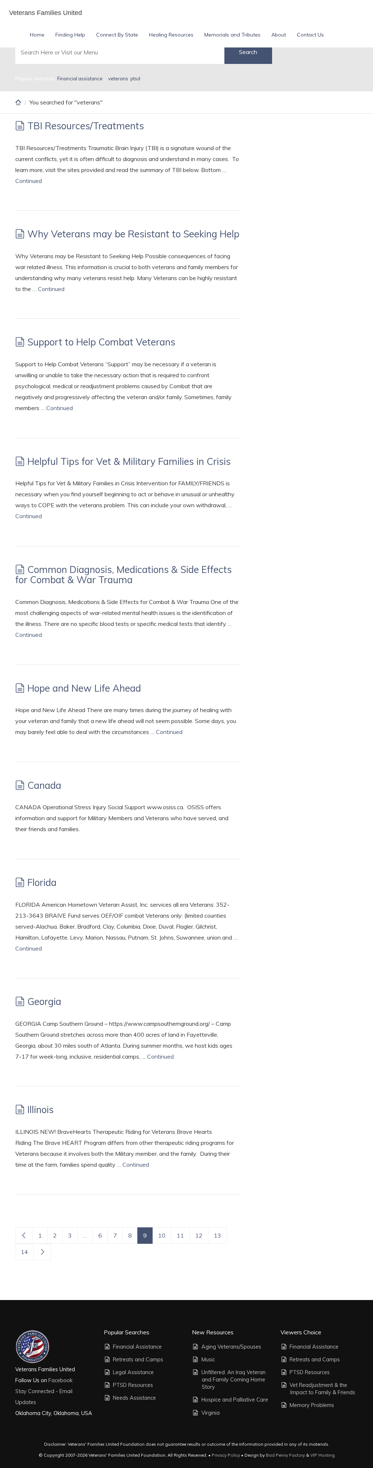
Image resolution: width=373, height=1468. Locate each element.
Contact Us (310, 34)
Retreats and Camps (138, 1359)
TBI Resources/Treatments (85, 126)
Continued (28, 180)
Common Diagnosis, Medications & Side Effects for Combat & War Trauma (123, 574)
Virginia (210, 1413)
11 (180, 1235)
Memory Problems (312, 1405)
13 (217, 1235)
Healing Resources (171, 34)
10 (161, 1235)
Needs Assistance (134, 1398)
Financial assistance (80, 78)
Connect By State (117, 34)
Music (208, 1359)
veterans (118, 78)
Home (37, 34)
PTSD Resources (133, 1385)
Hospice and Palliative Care (234, 1399)
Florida (41, 882)
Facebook (59, 1380)
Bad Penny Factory (285, 1455)
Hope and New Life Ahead (84, 688)
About (278, 34)
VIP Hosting (322, 1455)
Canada (44, 785)
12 (199, 1235)
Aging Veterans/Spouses (231, 1346)
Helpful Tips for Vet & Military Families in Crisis (129, 461)
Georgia (44, 1001)
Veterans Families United (45, 12)
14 (24, 1251)
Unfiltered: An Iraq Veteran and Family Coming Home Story (233, 1379)
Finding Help (70, 34)
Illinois (40, 1110)
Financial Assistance (137, 1346)
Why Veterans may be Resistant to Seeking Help (133, 234)
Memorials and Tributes (232, 34)
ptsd (135, 78)
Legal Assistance (133, 1372)
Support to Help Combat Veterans (101, 342)
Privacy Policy (226, 1455)
